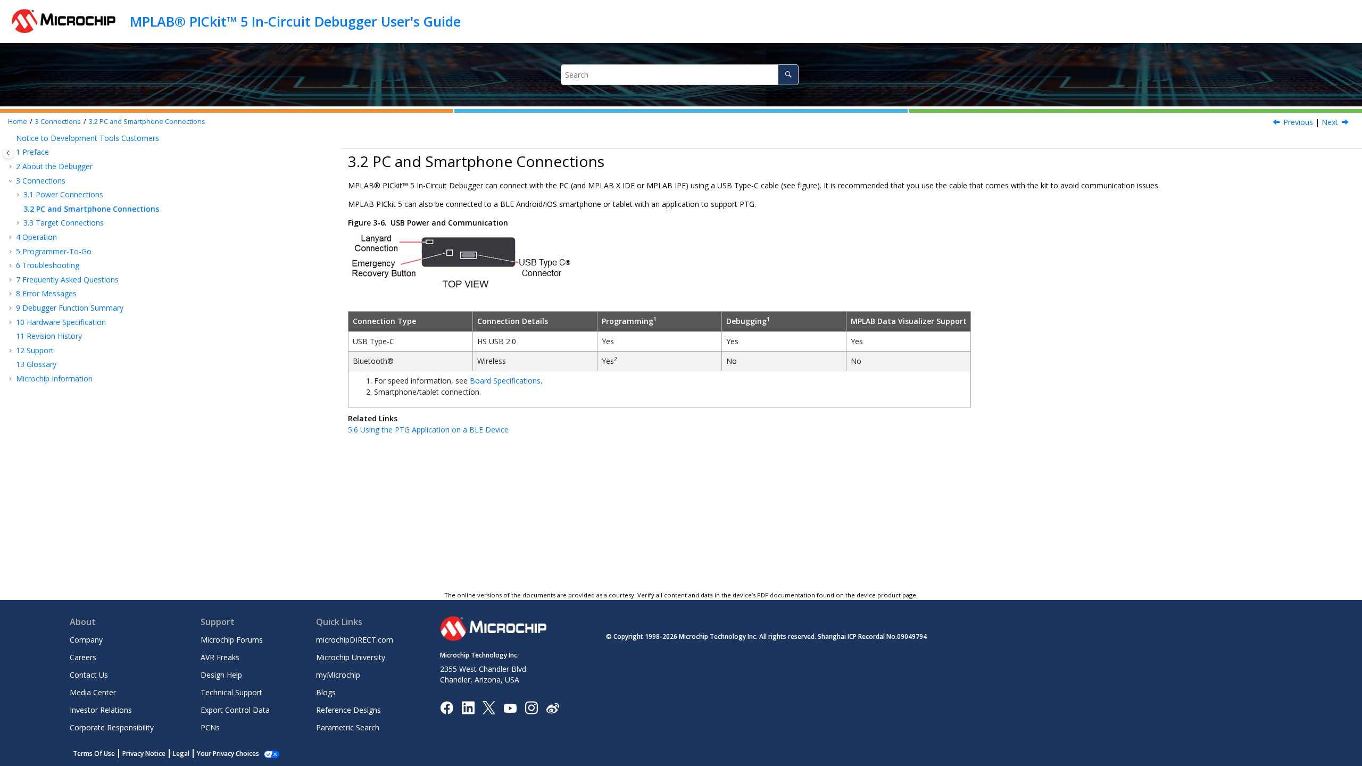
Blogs (326, 692)
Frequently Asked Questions (67, 279)
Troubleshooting (47, 265)
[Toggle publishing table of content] (8, 153)
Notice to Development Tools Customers (87, 138)
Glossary (36, 364)
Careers (83, 657)
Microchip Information (54, 378)
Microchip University (350, 657)
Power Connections (63, 194)
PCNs (210, 727)
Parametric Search (347, 727)
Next (1330, 122)
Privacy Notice (143, 753)
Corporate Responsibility (112, 727)
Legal (181, 753)
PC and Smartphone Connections (147, 121)
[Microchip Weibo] (552, 707)
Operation (36, 237)
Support (35, 350)
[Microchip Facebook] (446, 707)
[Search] (788, 74)
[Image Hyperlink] (510, 707)
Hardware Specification (61, 322)
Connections (58, 121)
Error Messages (46, 293)
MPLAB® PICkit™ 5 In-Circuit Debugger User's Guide (295, 21)
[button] (11, 138)
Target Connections (63, 223)
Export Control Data (235, 710)
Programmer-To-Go (54, 251)
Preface (32, 152)
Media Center (93, 692)
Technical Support (231, 692)
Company (86, 640)
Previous (1298, 122)
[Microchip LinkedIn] (468, 707)
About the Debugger (54, 166)
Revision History (49, 336)
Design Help (221, 675)
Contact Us (89, 675)
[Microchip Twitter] (489, 707)
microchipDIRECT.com (354, 640)
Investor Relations (101, 710)
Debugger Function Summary (69, 308)
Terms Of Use (94, 753)
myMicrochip (338, 675)
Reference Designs (348, 710)
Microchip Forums (232, 640)
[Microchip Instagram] (531, 707)
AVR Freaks (220, 657)
